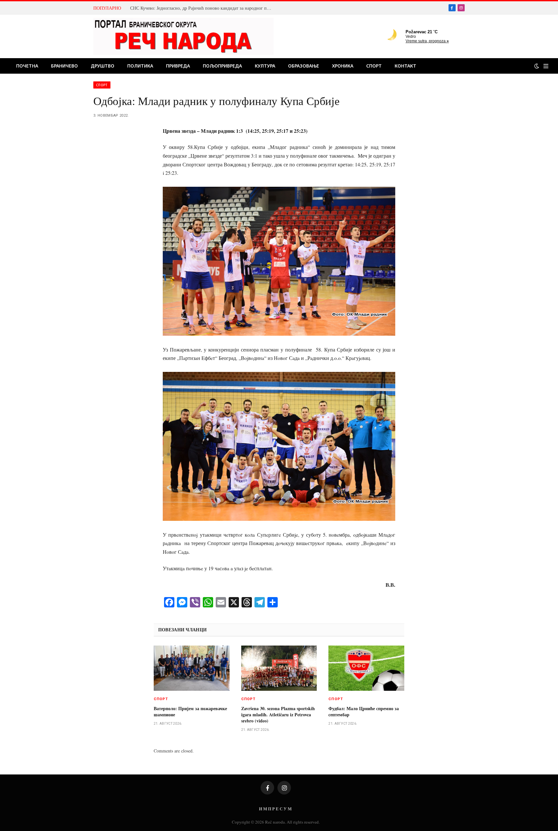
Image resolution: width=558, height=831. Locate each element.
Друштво (102, 66)
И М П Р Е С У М (275, 808)
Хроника (342, 66)
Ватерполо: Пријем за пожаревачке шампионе (190, 711)
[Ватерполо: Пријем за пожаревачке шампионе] (192, 668)
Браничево (64, 66)
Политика (140, 66)
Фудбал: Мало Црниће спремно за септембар (363, 711)
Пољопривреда (222, 66)
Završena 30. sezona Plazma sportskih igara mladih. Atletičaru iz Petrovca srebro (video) (278, 714)
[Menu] (545, 66)
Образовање (303, 66)
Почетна (27, 66)
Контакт (405, 66)
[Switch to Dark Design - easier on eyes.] (537, 65)
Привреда (178, 66)
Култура (265, 66)
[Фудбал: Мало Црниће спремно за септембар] (366, 668)
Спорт (374, 66)
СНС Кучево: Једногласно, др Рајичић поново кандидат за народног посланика (202, 8)
